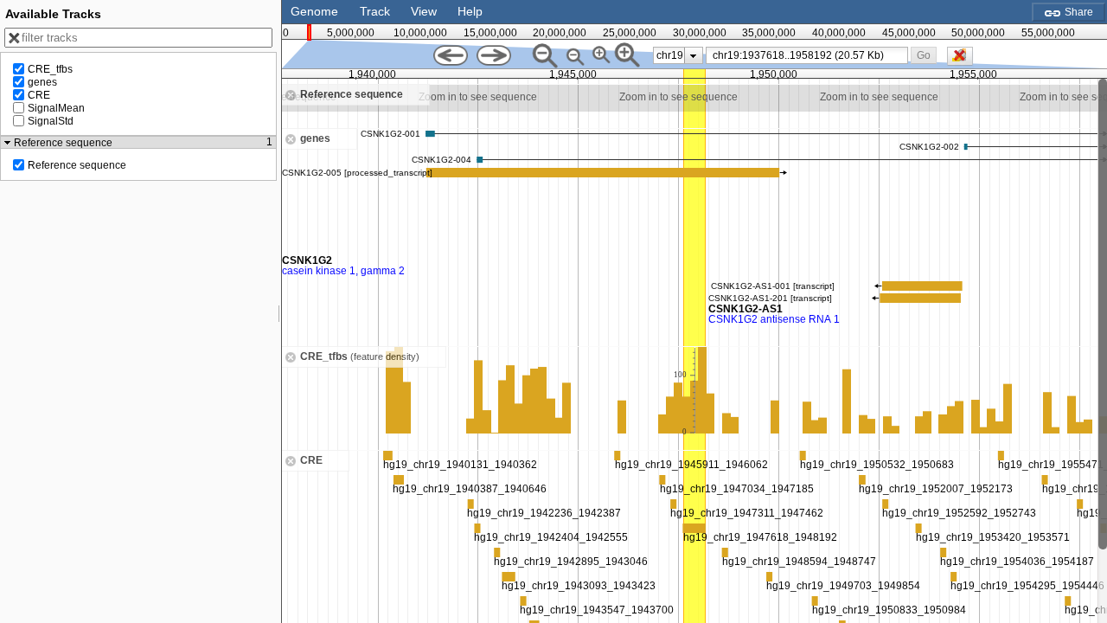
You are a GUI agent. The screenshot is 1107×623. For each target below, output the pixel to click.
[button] (923, 54)
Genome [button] (314, 11)
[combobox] (807, 55)
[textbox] (810, 55)
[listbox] (678, 55)
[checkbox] (964, 60)
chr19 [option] (669, 55)
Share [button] (1077, 12)
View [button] (424, 11)
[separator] (279, 311)
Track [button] (375, 11)
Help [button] (470, 11)
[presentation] (693, 55)
